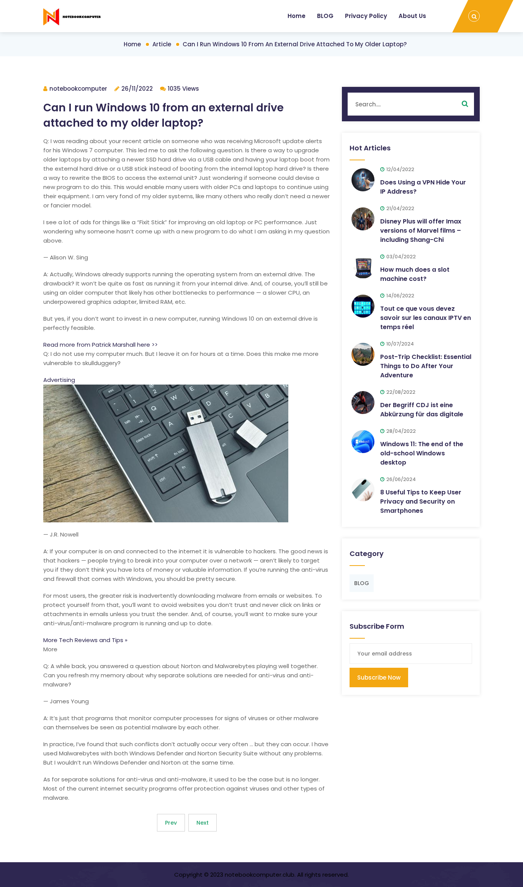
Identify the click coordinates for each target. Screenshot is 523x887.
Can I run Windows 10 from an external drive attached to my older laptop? (295, 44)
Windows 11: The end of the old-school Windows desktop (421, 453)
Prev (171, 823)
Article (161, 44)
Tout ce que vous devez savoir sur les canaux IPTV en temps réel (425, 317)
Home (297, 16)
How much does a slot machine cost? (414, 274)
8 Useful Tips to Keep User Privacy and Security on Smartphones (420, 501)
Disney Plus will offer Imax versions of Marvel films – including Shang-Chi (420, 230)
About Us (412, 16)
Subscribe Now (378, 677)
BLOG (325, 16)
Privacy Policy (366, 16)
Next (202, 823)
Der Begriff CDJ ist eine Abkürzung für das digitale (421, 410)
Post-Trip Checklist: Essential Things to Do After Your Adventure (425, 366)
